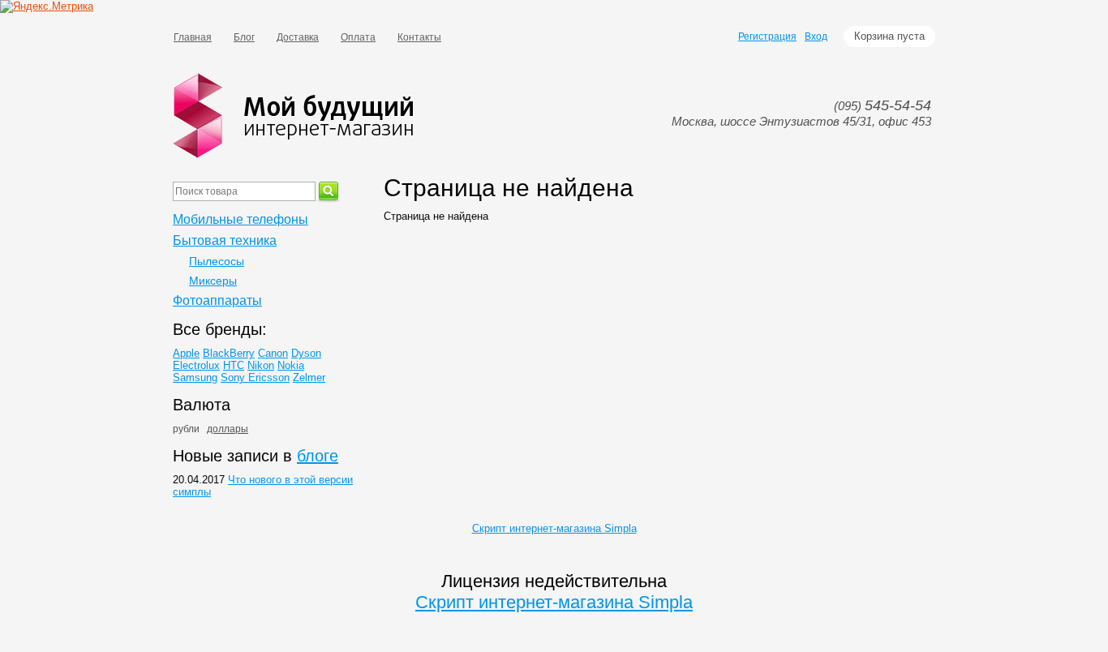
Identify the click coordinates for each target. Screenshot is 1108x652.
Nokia (290, 365)
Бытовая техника (225, 240)
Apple (186, 353)
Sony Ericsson (255, 377)
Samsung (195, 377)
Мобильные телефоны (240, 219)
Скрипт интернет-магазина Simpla (554, 528)
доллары (227, 429)
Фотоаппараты (217, 300)
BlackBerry (229, 353)
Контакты (419, 37)
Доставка (298, 37)
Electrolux (196, 365)
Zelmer (309, 377)
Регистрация (767, 36)
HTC (233, 365)
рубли (186, 429)
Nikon (260, 365)
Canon (273, 353)
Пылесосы (216, 261)
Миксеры (213, 280)
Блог (244, 37)
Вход (816, 36)
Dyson (306, 353)
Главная (193, 37)
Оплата (358, 37)
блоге (317, 456)
